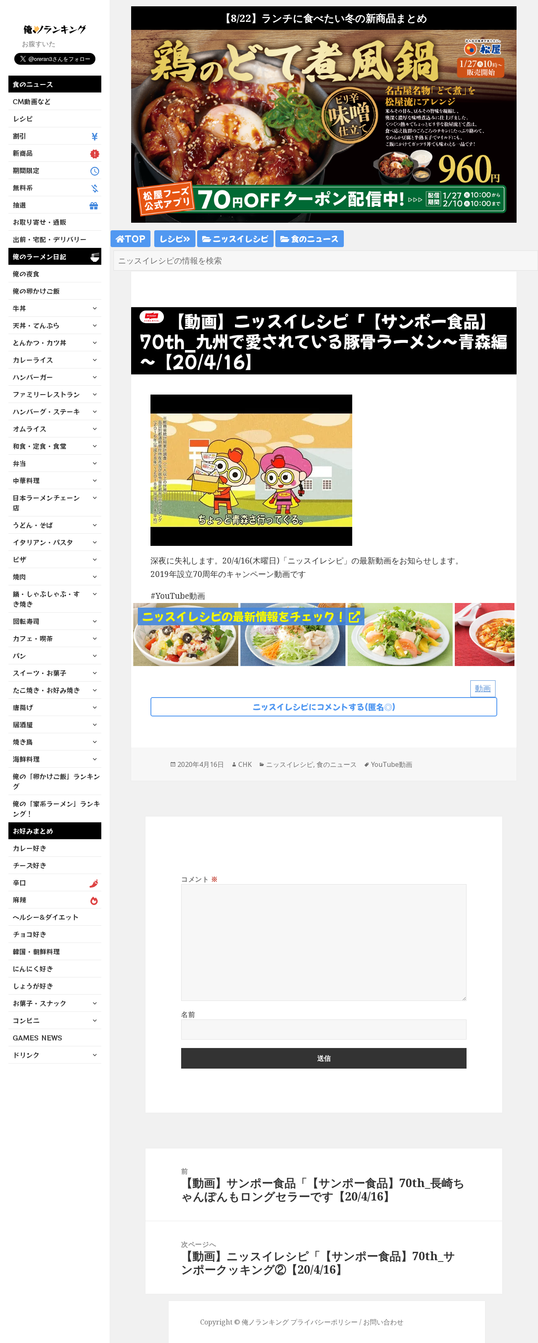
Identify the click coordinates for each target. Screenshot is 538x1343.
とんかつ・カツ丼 (39, 342)
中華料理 (26, 480)
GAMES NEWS (37, 1037)
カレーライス (33, 360)
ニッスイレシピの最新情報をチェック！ (245, 616)
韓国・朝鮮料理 (36, 951)
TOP (134, 238)
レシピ (23, 118)
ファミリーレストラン (46, 394)
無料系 (23, 187)
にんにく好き (33, 969)
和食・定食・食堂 (39, 446)
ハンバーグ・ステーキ (46, 411)
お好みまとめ (33, 831)
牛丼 (19, 308)
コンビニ (26, 1020)
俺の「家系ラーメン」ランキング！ (56, 808)
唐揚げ (23, 707)
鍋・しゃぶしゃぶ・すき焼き (46, 599)
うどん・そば (33, 525)
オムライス (29, 429)
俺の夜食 (26, 274)
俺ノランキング (265, 1322)
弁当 (19, 463)
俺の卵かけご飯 (36, 291)
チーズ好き (29, 865)
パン (19, 655)
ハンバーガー (33, 377)
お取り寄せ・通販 (39, 222)
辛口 (19, 882)
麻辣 (19, 900)
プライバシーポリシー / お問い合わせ (347, 1322)
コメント (199, 879)
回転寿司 (26, 621)
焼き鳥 (23, 742)
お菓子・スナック (39, 1003)
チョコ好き (29, 934)
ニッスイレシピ (240, 238)
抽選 (19, 205)
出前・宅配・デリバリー (50, 239)
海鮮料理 (26, 759)
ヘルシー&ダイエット (46, 917)
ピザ (19, 559)
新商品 (23, 153)
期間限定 (26, 170)
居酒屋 (23, 724)
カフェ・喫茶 (33, 638)
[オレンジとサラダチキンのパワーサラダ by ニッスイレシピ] (400, 633)
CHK (245, 764)
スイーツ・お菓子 (39, 673)
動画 (483, 688)
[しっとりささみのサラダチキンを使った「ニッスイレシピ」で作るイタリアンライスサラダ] (185, 633)
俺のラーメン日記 (39, 256)
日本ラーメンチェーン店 (46, 502)
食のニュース (33, 84)
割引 (19, 136)
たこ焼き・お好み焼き (46, 690)
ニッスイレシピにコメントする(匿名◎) (324, 706)
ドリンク (26, 1055)
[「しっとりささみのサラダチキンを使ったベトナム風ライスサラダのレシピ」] (292, 633)
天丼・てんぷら (36, 325)
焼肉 (19, 576)
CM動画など (32, 101)
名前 (188, 1014)
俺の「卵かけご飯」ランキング (56, 781)
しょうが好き (33, 986)
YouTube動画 (391, 764)
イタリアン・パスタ (43, 542)
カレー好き (29, 848)
